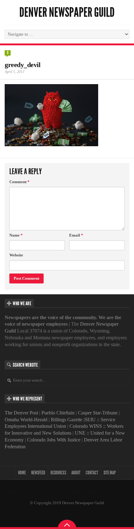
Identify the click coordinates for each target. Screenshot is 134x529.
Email (76, 235)
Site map (109, 473)
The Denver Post (21, 412)
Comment (19, 181)
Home (22, 473)
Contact (92, 473)
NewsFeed (38, 473)
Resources (58, 473)
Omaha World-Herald (26, 419)
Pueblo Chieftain (57, 412)
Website (16, 255)
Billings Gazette (66, 419)
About (75, 473)
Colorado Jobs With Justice (53, 439)
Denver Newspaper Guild (67, 12)
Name (16, 235)
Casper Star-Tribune (97, 412)
